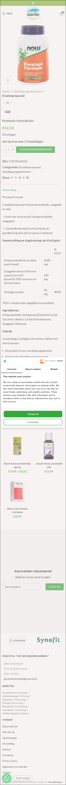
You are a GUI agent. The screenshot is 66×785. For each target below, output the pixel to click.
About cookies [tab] (33, 369)
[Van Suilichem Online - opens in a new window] (51, 361)
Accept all (33, 414)
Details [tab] (54, 369)
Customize (33, 422)
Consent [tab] (11, 369)
